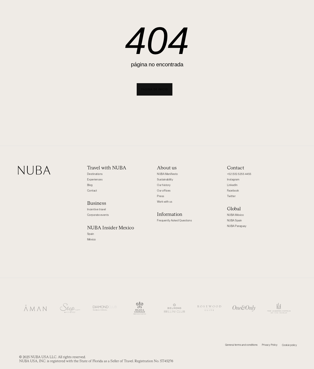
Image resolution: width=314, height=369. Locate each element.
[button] (154, 89)
